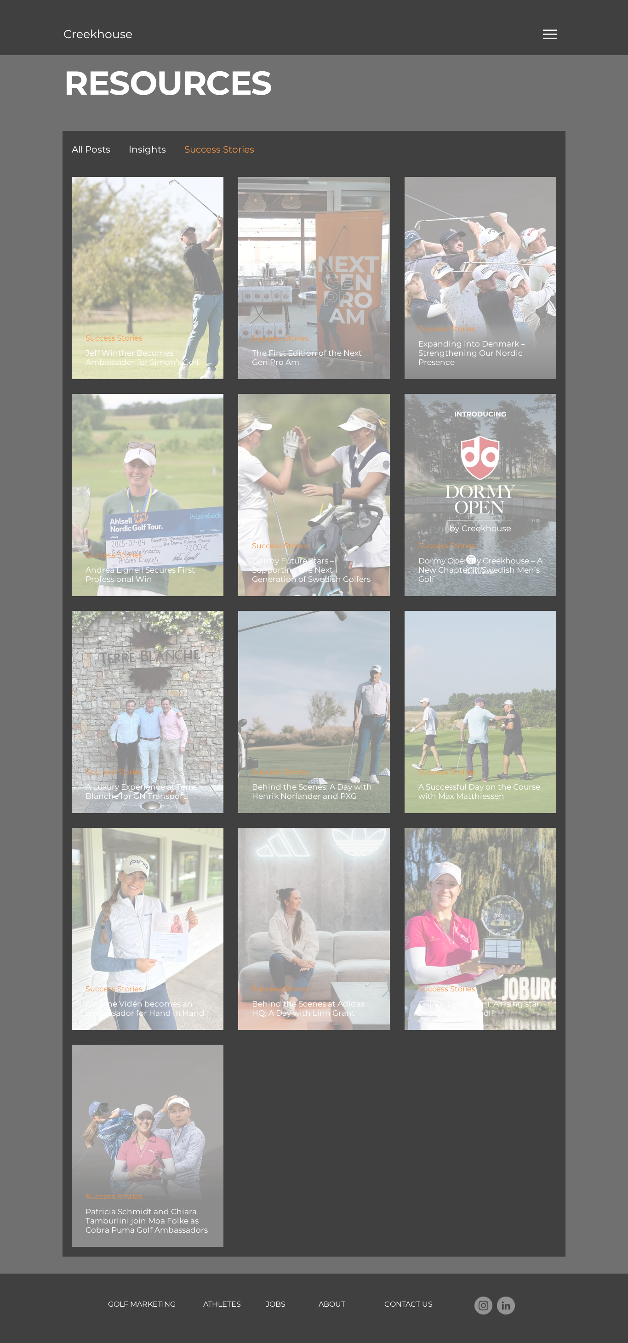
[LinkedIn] (506, 1306)
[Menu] (550, 34)
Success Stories (219, 149)
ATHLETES (222, 1304)
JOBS (275, 1304)
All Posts (91, 149)
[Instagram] (483, 1306)
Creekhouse (97, 34)
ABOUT (332, 1304)
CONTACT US (408, 1304)
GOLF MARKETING (142, 1304)
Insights (147, 149)
